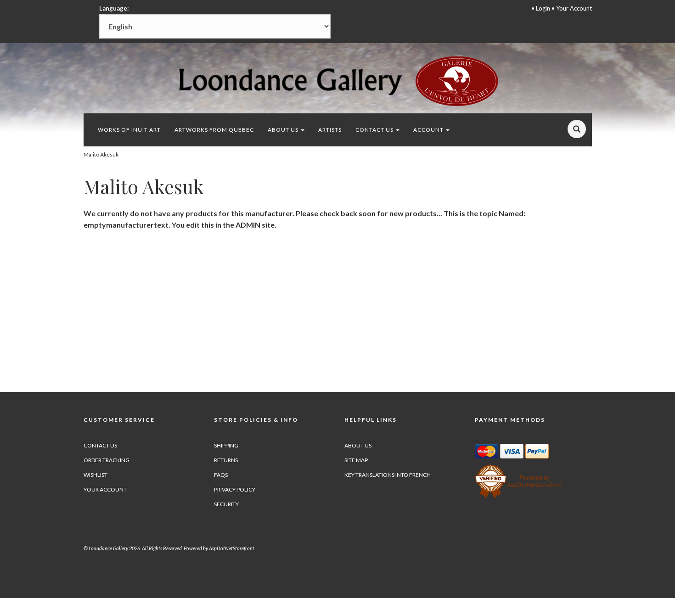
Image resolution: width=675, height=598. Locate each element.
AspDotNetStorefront (231, 548)
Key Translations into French (387, 474)
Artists (330, 129)
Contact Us (375, 129)
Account (429, 129)
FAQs (221, 474)
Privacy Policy (234, 489)
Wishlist (95, 474)
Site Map (356, 460)
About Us (284, 129)
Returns (226, 460)
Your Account (574, 8)
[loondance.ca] (337, 81)
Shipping (226, 445)
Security (226, 504)
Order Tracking (106, 460)
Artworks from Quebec (214, 129)
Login (543, 8)
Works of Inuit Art (129, 129)
